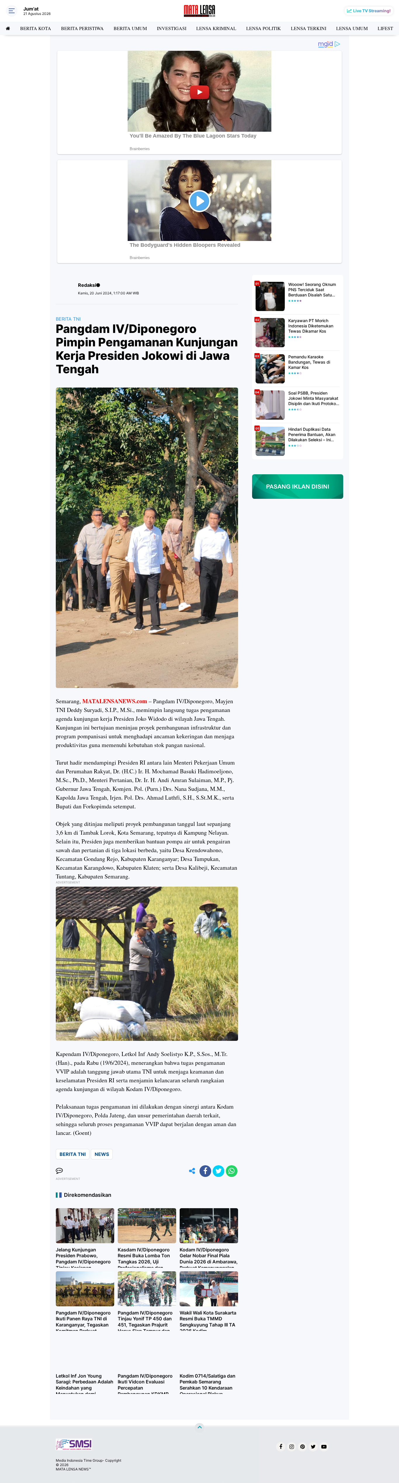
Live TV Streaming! (372, 10)
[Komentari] (59, 1171)
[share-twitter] (218, 1171)
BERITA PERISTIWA (82, 28)
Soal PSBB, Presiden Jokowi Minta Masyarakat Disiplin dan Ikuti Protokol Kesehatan (313, 398)
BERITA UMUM (130, 28)
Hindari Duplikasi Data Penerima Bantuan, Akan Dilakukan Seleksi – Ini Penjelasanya (311, 435)
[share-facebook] (205, 1171)
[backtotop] (199, 1428)
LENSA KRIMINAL (216, 28)
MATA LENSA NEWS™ (73, 1469)
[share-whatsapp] (231, 1171)
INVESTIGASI (171, 28)
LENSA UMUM (352, 28)
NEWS (102, 1154)
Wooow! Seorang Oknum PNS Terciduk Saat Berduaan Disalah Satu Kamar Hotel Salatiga (312, 290)
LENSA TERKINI (308, 28)
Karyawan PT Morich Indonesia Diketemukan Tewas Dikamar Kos (310, 326)
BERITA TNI (68, 319)
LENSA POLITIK (263, 28)
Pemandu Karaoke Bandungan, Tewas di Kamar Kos (309, 362)
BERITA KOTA (35, 28)
